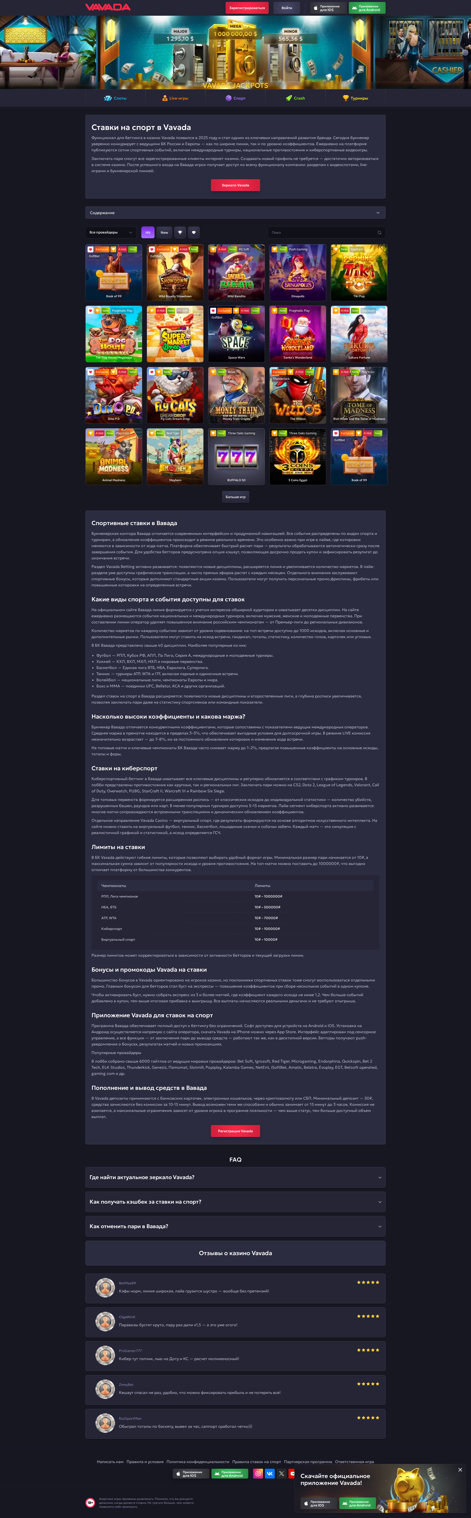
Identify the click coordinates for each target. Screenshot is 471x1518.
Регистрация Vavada (235, 1131)
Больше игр (236, 497)
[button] (5, 52)
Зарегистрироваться (247, 8)
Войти (287, 8)
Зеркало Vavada (235, 185)
